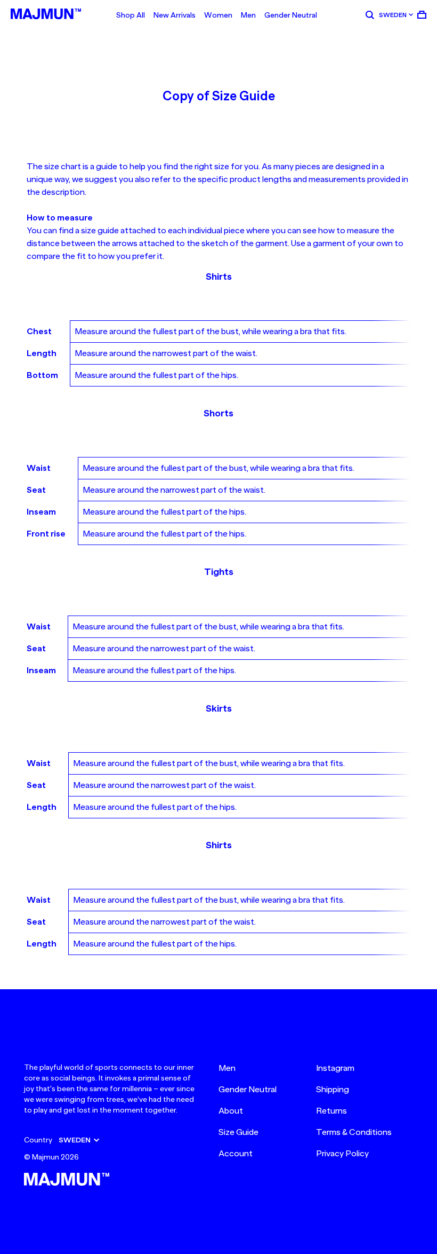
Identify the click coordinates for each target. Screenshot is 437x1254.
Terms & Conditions (354, 1132)
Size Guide (238, 1132)
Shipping (332, 1089)
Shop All (130, 15)
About (230, 1111)
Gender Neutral (290, 15)
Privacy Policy (342, 1153)
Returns (331, 1111)
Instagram (335, 1068)
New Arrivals (174, 15)
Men (248, 15)
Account (235, 1153)
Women (218, 15)
